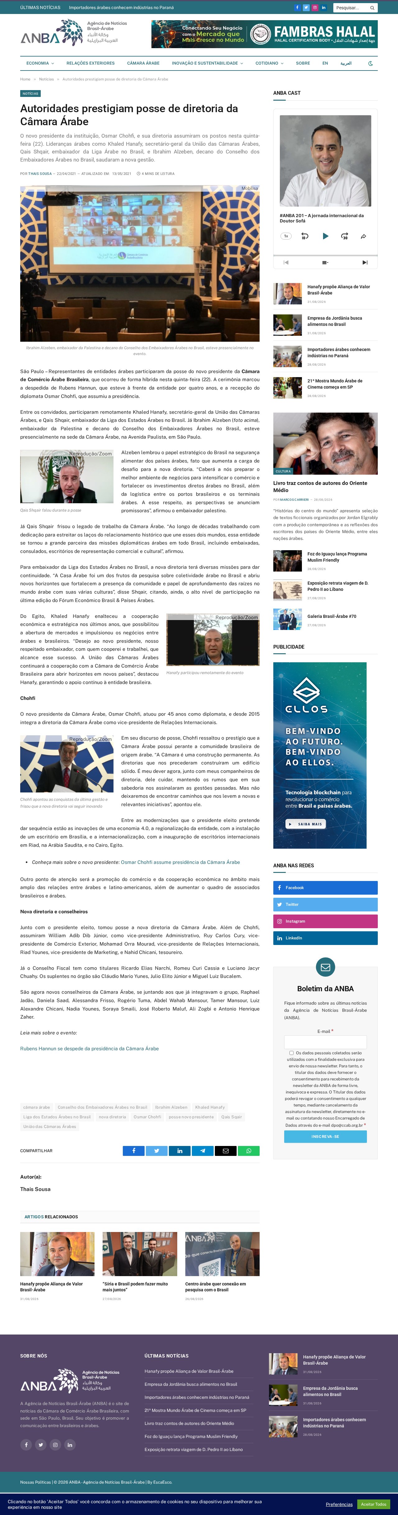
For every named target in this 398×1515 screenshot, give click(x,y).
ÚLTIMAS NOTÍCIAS (40, 7)
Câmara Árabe (143, 63)
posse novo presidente (191, 1117)
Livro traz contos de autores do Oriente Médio (320, 486)
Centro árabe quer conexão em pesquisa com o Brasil (215, 1286)
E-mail (325, 1031)
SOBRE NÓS (33, 1356)
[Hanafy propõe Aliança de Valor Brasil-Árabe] (57, 1254)
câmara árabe (36, 1107)
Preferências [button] (339, 1504)
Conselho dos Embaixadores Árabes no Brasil (102, 1107)
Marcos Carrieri (294, 499)
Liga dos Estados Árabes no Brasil (57, 1117)
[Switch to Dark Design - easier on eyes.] (370, 63)
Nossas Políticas (35, 1482)
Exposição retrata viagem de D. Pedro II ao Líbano (338, 586)
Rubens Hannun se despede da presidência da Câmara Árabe (89, 1049)
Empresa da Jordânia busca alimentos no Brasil (335, 321)
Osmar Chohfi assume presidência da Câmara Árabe (180, 862)
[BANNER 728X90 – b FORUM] (264, 46)
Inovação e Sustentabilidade (205, 63)
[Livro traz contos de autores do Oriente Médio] (325, 444)
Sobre (303, 63)
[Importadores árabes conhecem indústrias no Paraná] (287, 356)
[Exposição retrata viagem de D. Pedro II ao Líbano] (287, 590)
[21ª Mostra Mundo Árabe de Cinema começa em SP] (287, 388)
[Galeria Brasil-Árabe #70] (287, 619)
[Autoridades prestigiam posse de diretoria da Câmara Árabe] (140, 263)
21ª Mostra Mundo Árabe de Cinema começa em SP (335, 384)
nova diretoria (112, 1117)
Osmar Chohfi (147, 1117)
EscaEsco (162, 1482)
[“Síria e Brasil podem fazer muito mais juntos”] (140, 1254)
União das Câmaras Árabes (49, 1126)
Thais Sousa (40, 174)
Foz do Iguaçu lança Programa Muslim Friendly (337, 557)
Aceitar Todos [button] (373, 1504)
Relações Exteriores (91, 63)
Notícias (30, 93)
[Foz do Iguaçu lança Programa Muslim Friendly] (287, 561)
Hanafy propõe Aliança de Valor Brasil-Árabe (51, 1286)
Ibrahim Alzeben (171, 1107)
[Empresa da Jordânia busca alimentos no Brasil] (287, 325)
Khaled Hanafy (210, 1107)
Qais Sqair (231, 1117)
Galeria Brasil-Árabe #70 (332, 616)
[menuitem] (325, 63)
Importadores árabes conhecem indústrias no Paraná (121, 7)
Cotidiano (267, 63)
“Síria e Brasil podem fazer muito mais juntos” (135, 1286)
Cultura (283, 471)
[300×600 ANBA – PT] (325, 755)
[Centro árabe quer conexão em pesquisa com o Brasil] (222, 1254)
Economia (37, 63)
